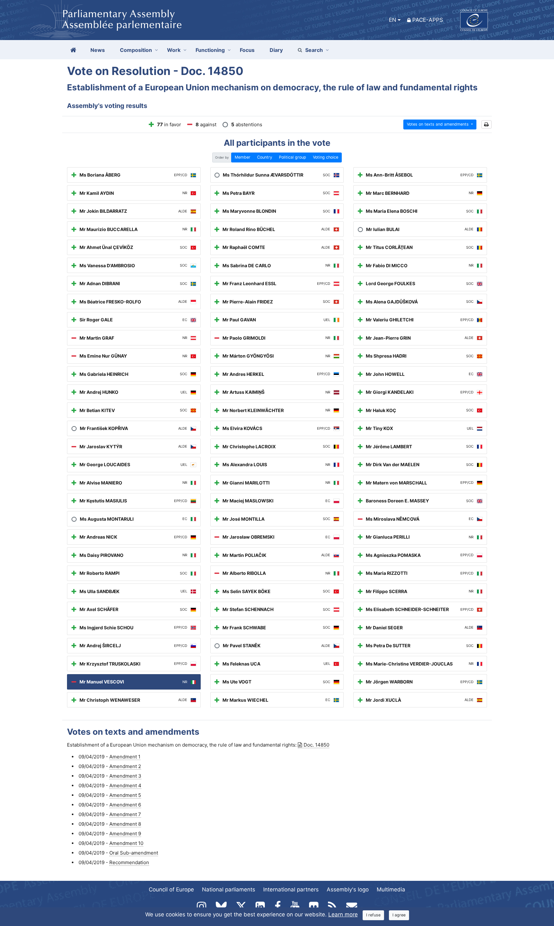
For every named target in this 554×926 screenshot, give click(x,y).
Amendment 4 (125, 785)
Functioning (210, 50)
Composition (136, 50)
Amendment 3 (125, 776)
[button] (486, 124)
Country (264, 157)
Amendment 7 (125, 814)
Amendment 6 (125, 805)
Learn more (343, 914)
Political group (292, 157)
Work (173, 50)
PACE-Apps (427, 20)
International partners (291, 889)
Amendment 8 (125, 824)
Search (314, 50)
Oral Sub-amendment (133, 853)
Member (242, 157)
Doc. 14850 (316, 745)
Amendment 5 (125, 795)
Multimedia (391, 889)
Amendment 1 (124, 757)
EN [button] (392, 20)
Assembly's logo (348, 889)
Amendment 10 (126, 843)
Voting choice (325, 157)
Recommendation (129, 862)
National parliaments (228, 889)
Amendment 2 (125, 766)
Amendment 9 (125, 834)
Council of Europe (171, 889)
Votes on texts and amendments (438, 124)
